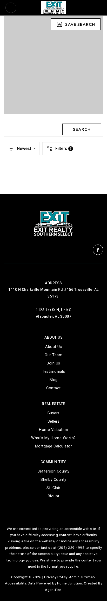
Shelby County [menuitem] (53, 479)
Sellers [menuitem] (54, 421)
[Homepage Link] (53, 7)
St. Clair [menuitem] (53, 488)
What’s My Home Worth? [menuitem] (53, 438)
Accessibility (15, 583)
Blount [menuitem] (53, 496)
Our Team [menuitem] (53, 355)
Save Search (80, 24)
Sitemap (88, 577)
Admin (74, 577)
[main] (53, 105)
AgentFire (53, 590)
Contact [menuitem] (53, 388)
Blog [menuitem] (54, 380)
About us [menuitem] (53, 347)
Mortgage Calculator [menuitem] (53, 446)
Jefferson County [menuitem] (54, 471)
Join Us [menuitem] (53, 363)
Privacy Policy (55, 577)
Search (82, 129)
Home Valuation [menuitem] (53, 430)
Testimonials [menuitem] (53, 371)
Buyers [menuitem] (54, 413)
